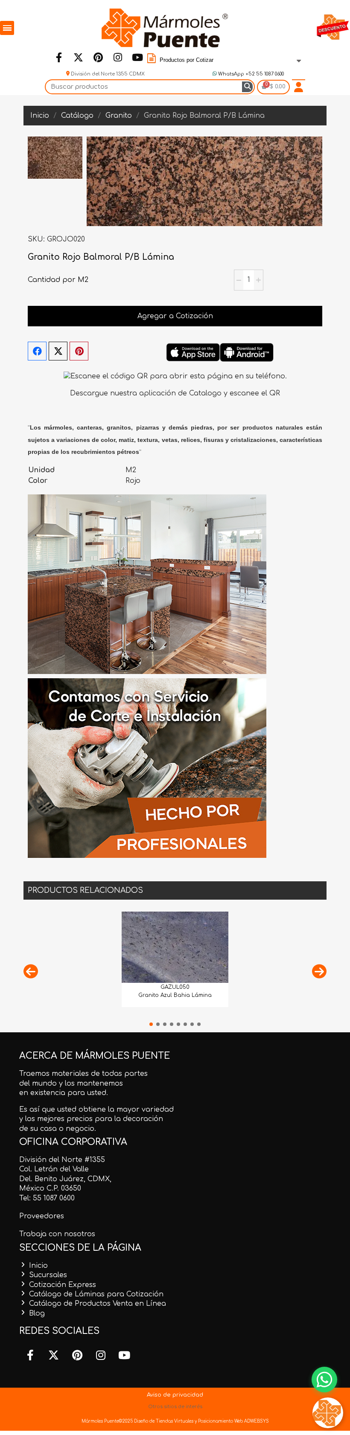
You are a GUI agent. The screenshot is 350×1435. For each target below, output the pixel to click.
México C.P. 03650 (50, 1188)
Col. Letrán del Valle (54, 1169)
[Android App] (247, 352)
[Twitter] (78, 57)
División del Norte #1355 (62, 1160)
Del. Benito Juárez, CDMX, (65, 1179)
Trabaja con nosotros (57, 1234)
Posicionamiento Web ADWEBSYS (233, 1421)
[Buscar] (247, 86)
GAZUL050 (175, 987)
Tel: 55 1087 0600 (47, 1198)
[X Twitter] (58, 351)
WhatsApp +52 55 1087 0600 (250, 74)
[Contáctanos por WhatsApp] (324, 1379)
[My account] (298, 87)
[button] (30, 971)
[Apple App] (193, 352)
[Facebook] (59, 57)
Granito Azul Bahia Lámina (175, 995)
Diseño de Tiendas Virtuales (163, 1421)
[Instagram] (118, 57)
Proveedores (41, 1216)
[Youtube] (137, 57)
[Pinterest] (98, 57)
